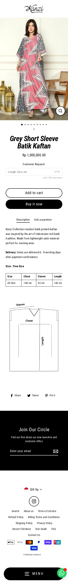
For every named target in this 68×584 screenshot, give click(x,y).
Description (23, 219)
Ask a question (43, 219)
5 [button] (35, 125)
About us (29, 511)
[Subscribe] (55, 451)
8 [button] (44, 125)
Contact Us (34, 534)
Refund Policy (15, 517)
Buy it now (34, 204)
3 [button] (28, 125)
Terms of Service (47, 511)
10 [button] (34, 129)
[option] (34, 69)
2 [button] (25, 125)
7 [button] (41, 125)
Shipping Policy (24, 523)
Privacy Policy (44, 523)
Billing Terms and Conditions (44, 517)
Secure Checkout (21, 528)
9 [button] (47, 125)
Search (15, 511)
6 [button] (38, 125)
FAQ (53, 528)
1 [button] (22, 125)
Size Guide (41, 528)
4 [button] (31, 125)
